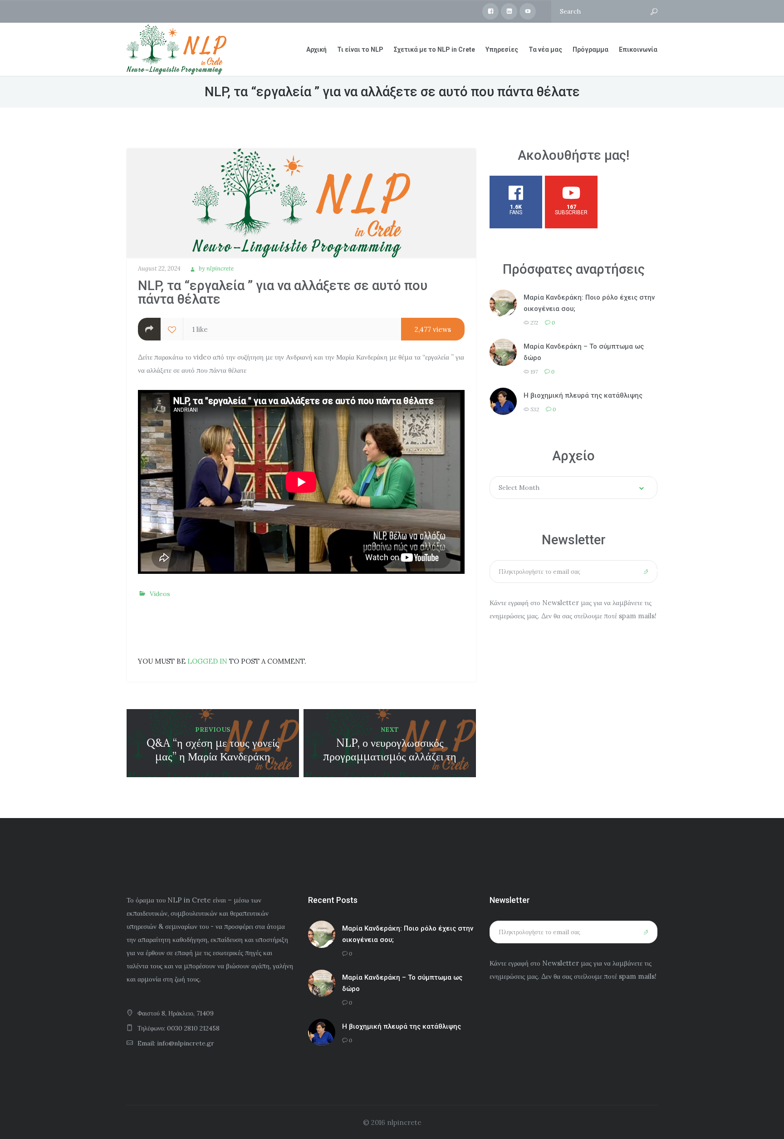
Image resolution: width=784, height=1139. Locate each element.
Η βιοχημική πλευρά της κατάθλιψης (583, 395)
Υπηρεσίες (501, 49)
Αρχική (316, 49)
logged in (207, 661)
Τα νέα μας (545, 49)
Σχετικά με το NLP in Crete (434, 49)
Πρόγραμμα (590, 49)
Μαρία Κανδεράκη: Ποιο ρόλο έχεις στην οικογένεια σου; (589, 303)
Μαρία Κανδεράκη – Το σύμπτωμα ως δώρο (584, 352)
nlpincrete (220, 268)
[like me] (172, 329)
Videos (160, 594)
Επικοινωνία (638, 49)
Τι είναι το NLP (360, 49)
